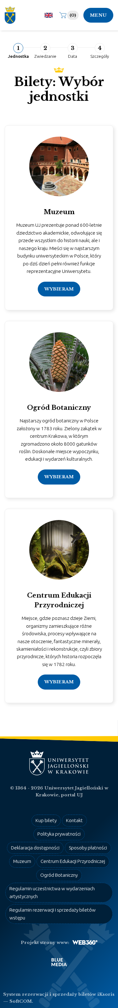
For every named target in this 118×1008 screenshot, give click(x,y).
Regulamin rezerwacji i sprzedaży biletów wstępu (52, 913)
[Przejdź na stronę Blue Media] (59, 962)
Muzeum (22, 861)
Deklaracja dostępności (35, 847)
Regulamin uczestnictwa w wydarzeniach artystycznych (52, 892)
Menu (98, 15)
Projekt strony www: (45, 942)
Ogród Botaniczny (59, 875)
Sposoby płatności (88, 847)
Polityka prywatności (59, 834)
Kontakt (74, 820)
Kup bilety (46, 820)
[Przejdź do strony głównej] (12, 15)
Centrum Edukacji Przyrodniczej (73, 861)
